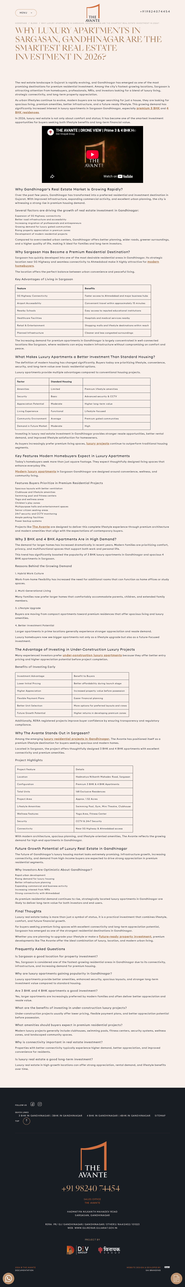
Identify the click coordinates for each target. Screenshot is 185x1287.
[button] (26, 12)
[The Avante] (92, 13)
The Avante (41, 526)
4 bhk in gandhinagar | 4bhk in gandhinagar (119, 1115)
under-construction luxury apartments (92, 655)
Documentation (24, 1270)
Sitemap (160, 1115)
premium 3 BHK (148, 108)
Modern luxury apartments (35, 471)
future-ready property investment (125, 936)
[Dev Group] (77, 1250)
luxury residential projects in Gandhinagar (76, 739)
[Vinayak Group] (108, 1249)
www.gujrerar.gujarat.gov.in (96, 1228)
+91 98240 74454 (90, 1188)
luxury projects (97, 443)
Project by (92, 1239)
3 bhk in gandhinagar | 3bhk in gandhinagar (51, 1115)
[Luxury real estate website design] (167, 1268)
